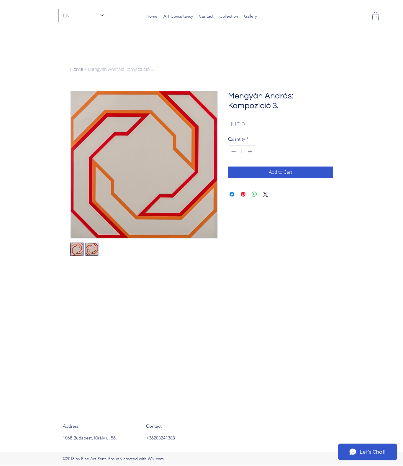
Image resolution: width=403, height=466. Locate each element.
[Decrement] (233, 151)
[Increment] (251, 151)
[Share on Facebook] (231, 194)
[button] (375, 16)
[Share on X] (265, 194)
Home (76, 69)
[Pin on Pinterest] (243, 194)
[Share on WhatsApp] (254, 194)
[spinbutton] (242, 151)
